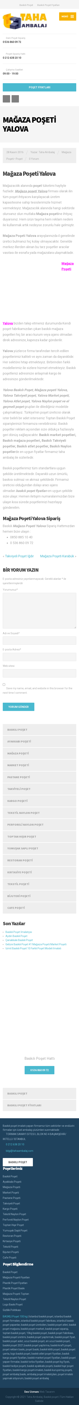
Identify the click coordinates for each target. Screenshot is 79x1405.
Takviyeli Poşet (18, 789)
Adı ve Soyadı (11, 633)
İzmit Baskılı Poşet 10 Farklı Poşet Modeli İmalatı (33, 948)
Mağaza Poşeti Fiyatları (16, 1277)
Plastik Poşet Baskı (14, 1288)
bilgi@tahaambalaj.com (19, 1150)
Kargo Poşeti (17, 801)
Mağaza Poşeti (18, 753)
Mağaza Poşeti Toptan (16, 1293)
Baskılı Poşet (26, 5)
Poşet (19, 158)
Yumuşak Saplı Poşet (22, 848)
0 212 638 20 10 (15, 1144)
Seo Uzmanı (31, 1391)
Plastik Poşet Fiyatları (15, 1283)
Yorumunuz (10, 589)
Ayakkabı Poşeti (19, 741)
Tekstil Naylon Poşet (23, 813)
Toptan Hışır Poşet (21, 836)
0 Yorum (34, 158)
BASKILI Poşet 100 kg (15, 1316)
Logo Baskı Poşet (13, 1304)
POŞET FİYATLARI (39, 87)
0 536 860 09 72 (39, 1070)
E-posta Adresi (12, 649)
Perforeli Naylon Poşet (25, 824)
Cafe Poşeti (16, 908)
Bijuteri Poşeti (18, 896)
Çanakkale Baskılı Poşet (19, 940)
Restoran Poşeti (20, 860)
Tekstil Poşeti (18, 884)
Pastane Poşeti (18, 777)
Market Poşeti (18, 765)
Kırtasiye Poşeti (19, 872)
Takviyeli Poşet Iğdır (19, 556)
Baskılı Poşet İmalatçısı (19, 932)
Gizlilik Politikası (12, 1310)
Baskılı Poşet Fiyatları (48, 5)
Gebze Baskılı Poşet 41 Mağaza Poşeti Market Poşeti (36, 944)
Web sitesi (9, 665)
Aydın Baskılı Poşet (16, 936)
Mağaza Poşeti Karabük (57, 556)
